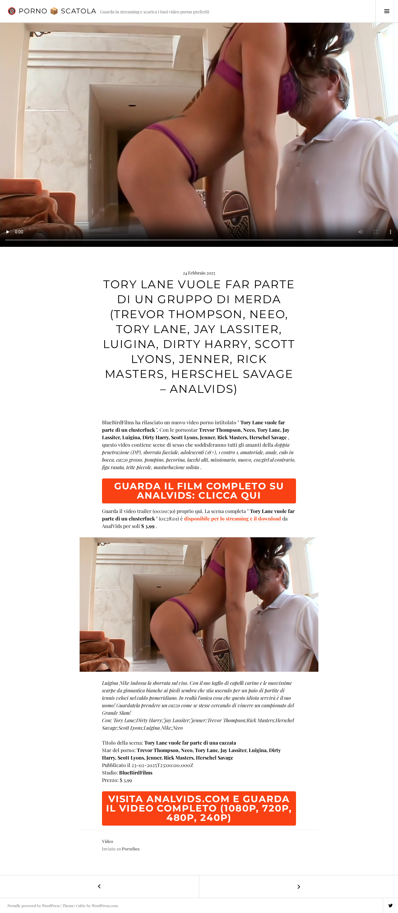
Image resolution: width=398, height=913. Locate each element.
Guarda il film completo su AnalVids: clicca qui (199, 490)
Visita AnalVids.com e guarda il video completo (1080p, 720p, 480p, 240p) (199, 808)
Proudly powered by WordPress (33, 905)
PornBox (131, 849)
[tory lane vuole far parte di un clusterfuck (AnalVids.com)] (199, 604)
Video (107, 841)
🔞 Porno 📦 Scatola (51, 11)
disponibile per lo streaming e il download (232, 518)
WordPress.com (105, 905)
